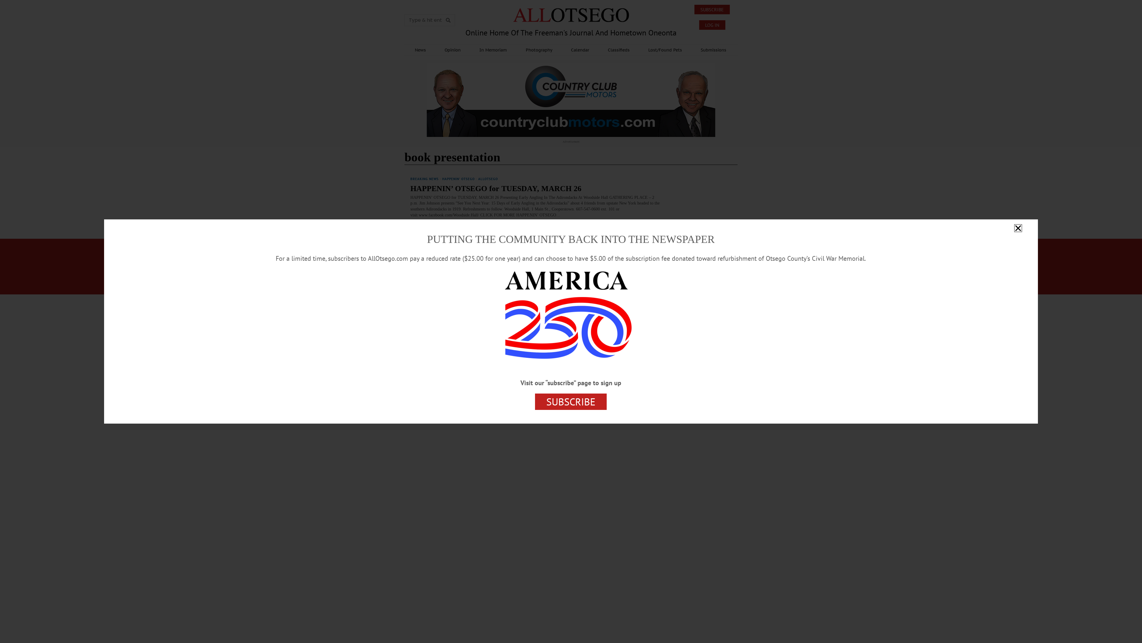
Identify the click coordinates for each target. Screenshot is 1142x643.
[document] (571, 321)
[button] (1018, 228)
